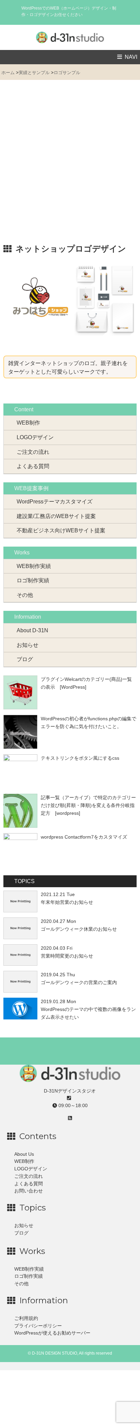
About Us (24, 1154)
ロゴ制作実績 (33, 580)
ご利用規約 (26, 1318)
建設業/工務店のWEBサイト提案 (56, 516)
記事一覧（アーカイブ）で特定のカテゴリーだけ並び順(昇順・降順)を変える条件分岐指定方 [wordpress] (88, 805)
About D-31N (32, 630)
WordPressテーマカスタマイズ (54, 501)
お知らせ (27, 645)
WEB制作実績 (34, 566)
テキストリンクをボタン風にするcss (80, 758)
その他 (25, 595)
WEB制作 (28, 423)
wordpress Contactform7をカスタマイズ (84, 837)
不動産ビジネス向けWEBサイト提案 (61, 530)
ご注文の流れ (33, 452)
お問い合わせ (28, 1190)
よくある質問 (33, 466)
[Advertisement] (70, 165)
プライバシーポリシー (38, 1325)
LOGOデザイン (35, 437)
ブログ (25, 659)
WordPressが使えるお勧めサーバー (52, 1333)
